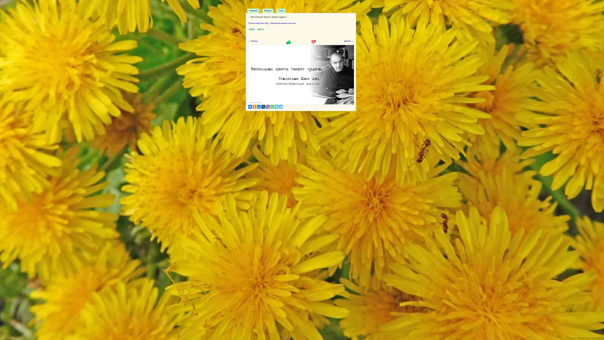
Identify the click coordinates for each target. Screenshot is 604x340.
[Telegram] (281, 107)
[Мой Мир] (259, 107)
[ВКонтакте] (250, 107)
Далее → (349, 41)
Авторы (268, 10)
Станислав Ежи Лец (258, 23)
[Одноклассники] (254, 107)
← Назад (252, 41)
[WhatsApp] (272, 107)
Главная (253, 10)
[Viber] (268, 107)
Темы (281, 10)
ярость (260, 29)
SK (602, 338)
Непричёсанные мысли (283, 23)
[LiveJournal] (263, 107)
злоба (251, 29)
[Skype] (276, 107)
